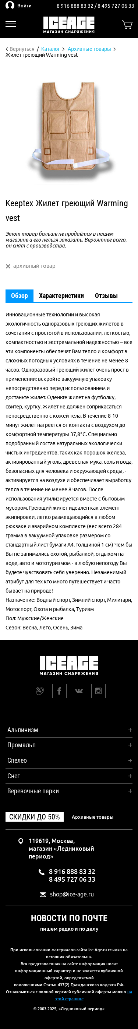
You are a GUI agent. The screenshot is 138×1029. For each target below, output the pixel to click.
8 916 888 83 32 (76, 6)
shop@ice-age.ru (72, 894)
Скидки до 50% (34, 816)
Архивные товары (92, 816)
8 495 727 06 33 (116, 6)
